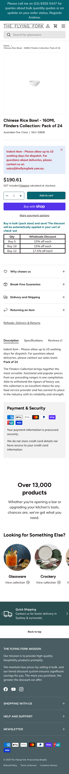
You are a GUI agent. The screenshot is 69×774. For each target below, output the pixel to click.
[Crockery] (48, 557)
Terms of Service (29, 765)
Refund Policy (10, 765)
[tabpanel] (34, 371)
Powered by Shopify (37, 759)
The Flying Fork (18, 759)
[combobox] (34, 34)
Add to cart (46, 195)
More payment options (34, 215)
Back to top (34, 631)
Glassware (17, 576)
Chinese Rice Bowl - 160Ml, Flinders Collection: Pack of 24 (32, 48)
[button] (55, 26)
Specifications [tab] (33, 340)
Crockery (48, 576)
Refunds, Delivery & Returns (22, 323)
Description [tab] (11, 340)
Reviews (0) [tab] (56, 340)
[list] (34, 83)
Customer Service (48, 765)
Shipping (24, 185)
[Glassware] (17, 557)
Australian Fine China (16, 132)
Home (7, 46)
